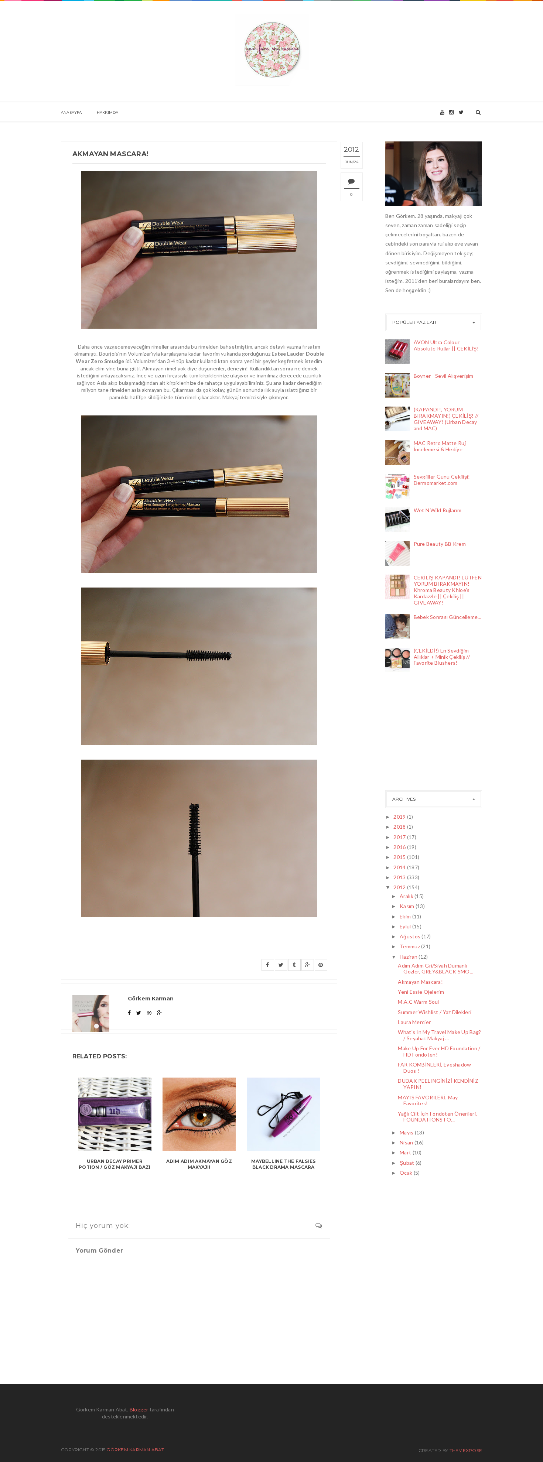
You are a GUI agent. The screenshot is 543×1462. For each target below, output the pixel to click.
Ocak (406, 1173)
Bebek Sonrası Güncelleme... (448, 617)
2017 (400, 837)
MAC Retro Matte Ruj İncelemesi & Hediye (440, 446)
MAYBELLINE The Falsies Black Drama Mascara (283, 1164)
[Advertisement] (422, 733)
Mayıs (407, 1132)
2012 (400, 887)
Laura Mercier (414, 1022)
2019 (400, 817)
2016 (400, 847)
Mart (406, 1152)
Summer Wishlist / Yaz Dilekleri (434, 1012)
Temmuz (410, 946)
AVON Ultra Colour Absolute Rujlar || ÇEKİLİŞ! (446, 345)
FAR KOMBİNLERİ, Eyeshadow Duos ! (434, 1067)
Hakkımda (108, 112)
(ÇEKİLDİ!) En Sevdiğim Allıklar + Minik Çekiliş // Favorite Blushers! (442, 656)
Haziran (409, 956)
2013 (400, 877)
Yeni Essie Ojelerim (421, 992)
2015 (400, 857)
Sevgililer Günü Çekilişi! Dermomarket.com (442, 479)
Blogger (139, 1409)
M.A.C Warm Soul (418, 1002)
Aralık (407, 896)
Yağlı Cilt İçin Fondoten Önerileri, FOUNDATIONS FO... (437, 1116)
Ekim (406, 916)
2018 (400, 827)
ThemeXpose (466, 1450)
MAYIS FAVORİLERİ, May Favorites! (428, 1100)
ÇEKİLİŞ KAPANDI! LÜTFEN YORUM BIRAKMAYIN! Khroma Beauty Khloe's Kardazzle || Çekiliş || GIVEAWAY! (448, 589)
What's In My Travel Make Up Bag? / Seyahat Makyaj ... (439, 1035)
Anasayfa (71, 112)
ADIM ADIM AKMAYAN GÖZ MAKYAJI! (199, 1164)
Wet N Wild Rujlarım (437, 510)
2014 (400, 867)
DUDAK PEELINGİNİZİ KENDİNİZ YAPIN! (438, 1084)
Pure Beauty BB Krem (440, 544)
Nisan (407, 1142)
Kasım (408, 906)
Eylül (406, 926)
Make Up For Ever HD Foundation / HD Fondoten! (439, 1051)
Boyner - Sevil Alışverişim (444, 376)
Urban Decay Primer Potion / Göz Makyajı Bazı (114, 1164)
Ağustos (410, 936)
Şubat (408, 1163)
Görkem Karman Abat (135, 1449)
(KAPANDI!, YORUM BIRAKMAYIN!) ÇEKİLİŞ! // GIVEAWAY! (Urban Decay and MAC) (446, 418)
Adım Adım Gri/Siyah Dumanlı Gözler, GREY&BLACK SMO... (435, 968)
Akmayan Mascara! (420, 982)
